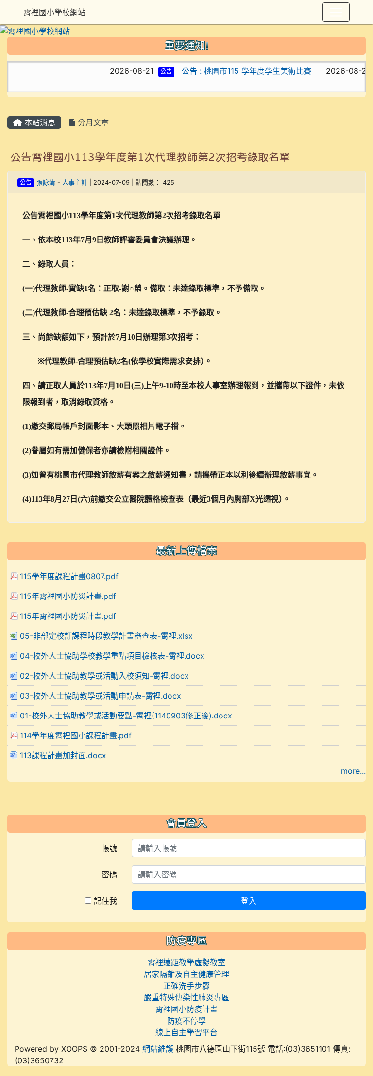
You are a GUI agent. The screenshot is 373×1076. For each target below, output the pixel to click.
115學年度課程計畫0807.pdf (69, 576)
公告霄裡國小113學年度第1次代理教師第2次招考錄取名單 (150, 157)
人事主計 (74, 182)
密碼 (109, 874)
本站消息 (38, 122)
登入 (248, 900)
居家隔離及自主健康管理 (186, 974)
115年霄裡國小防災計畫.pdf (68, 596)
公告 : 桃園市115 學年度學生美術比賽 (233, 71)
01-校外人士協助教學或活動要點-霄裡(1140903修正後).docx (126, 715)
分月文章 (92, 122)
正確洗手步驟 (186, 986)
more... (353, 771)
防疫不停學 (186, 1020)
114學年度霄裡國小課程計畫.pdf (76, 735)
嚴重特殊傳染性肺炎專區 (186, 997)
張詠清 (45, 182)
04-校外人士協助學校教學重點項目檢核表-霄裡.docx (112, 656)
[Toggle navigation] (336, 12)
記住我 (104, 900)
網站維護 (157, 1049)
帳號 (109, 848)
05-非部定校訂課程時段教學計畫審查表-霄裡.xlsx (106, 636)
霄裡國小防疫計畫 (186, 1009)
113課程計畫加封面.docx (63, 755)
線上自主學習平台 (186, 1032)
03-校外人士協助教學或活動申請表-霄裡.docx (100, 695)
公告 (152, 71)
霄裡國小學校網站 (54, 12)
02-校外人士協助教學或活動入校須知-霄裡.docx (104, 676)
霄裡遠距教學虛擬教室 (186, 962)
